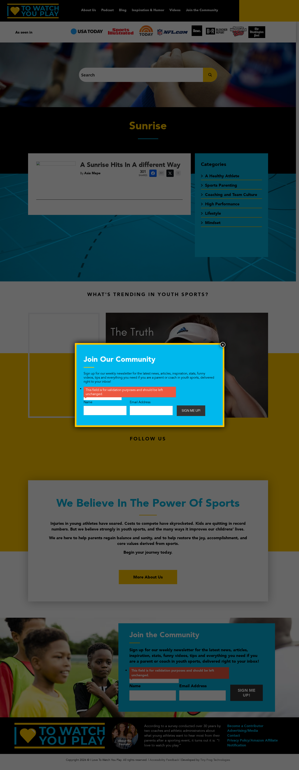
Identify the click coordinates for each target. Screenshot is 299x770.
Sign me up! (191, 411)
